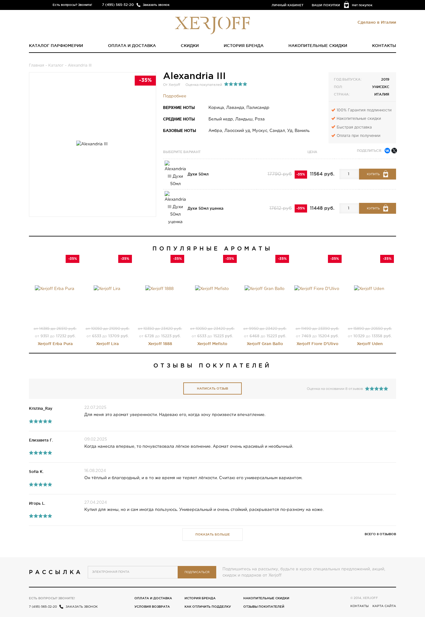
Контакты (384, 45)
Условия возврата (152, 606)
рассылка (56, 572)
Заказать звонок (156, 5)
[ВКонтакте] (387, 150)
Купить (373, 174)
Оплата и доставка (132, 45)
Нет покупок (362, 5)
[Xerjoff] (212, 25)
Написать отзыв (212, 388)
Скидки (190, 45)
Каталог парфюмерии (56, 45)
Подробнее (174, 96)
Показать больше (212, 534)
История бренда (244, 45)
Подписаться (196, 572)
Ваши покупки (326, 5)
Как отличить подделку (207, 606)
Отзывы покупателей (263, 606)
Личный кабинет (287, 5)
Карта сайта (384, 606)
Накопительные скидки (317, 45)
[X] (394, 150)
